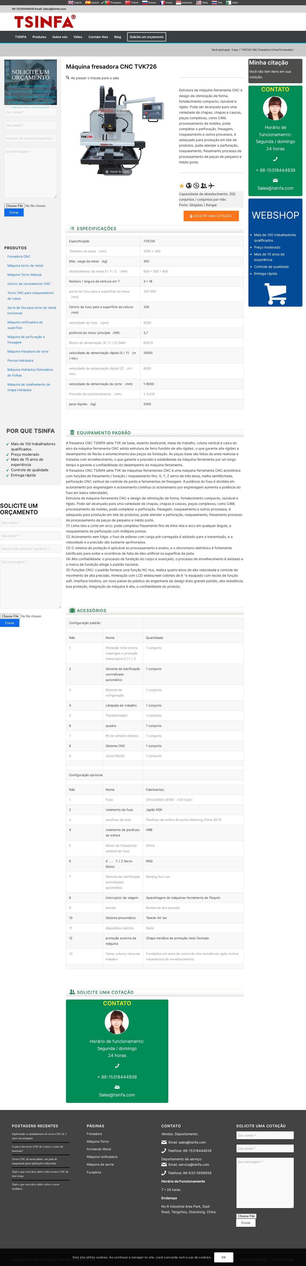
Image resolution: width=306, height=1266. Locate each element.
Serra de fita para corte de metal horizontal (31, 310)
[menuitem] (20, 37)
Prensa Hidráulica (20, 360)
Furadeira (94, 1172)
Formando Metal (99, 1149)
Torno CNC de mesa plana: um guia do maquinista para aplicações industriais (34, 1161)
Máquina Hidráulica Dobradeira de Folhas (30, 372)
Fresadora (94, 1134)
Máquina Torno (98, 1141)
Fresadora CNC (18, 256)
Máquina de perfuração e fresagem (26, 339)
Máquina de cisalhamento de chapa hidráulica (28, 387)
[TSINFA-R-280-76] (45, 22)
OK (224, 1257)
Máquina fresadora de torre (28, 351)
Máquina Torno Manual (24, 274)
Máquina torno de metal (25, 265)
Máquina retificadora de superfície (25, 325)
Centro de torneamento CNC (28, 284)
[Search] (291, 37)
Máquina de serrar (100, 1164)
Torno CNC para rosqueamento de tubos (30, 295)
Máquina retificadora (102, 1157)
